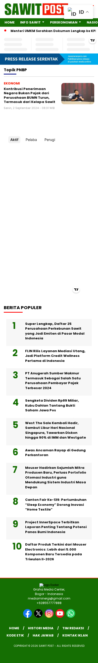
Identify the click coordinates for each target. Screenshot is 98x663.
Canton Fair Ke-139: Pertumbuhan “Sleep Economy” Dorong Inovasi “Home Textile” (55, 504)
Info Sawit (30, 22)
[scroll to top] (91, 634)
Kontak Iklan (75, 635)
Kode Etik (15, 635)
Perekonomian (63, 22)
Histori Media (41, 628)
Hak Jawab (43, 635)
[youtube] (60, 617)
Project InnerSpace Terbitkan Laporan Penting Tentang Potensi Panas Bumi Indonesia (56, 527)
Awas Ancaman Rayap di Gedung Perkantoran (55, 453)
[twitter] (39, 617)
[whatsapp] (70, 617)
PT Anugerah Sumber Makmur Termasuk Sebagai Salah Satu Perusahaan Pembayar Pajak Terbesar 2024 (53, 380)
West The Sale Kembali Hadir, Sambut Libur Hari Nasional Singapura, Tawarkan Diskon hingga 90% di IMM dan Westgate (55, 430)
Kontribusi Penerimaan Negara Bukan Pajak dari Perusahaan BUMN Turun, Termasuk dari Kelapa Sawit (29, 95)
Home (10, 22)
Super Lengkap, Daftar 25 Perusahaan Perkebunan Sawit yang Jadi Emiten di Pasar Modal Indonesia (54, 331)
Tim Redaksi (73, 628)
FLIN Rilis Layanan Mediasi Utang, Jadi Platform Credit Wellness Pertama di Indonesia (55, 356)
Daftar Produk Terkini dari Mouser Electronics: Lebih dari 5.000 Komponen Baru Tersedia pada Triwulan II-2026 (55, 552)
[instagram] (50, 617)
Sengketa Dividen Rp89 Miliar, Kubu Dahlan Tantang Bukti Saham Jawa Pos (52, 405)
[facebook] (28, 617)
